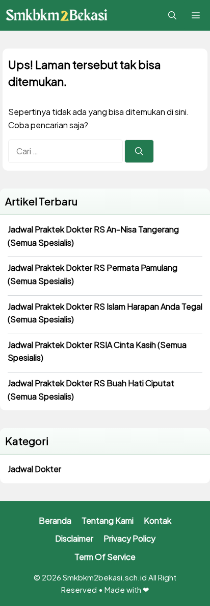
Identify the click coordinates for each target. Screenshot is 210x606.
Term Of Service (105, 556)
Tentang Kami (108, 520)
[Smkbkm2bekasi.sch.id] (57, 15)
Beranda (55, 520)
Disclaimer (74, 538)
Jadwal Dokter (34, 468)
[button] (172, 15)
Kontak (157, 520)
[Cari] (139, 151)
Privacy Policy (129, 538)
